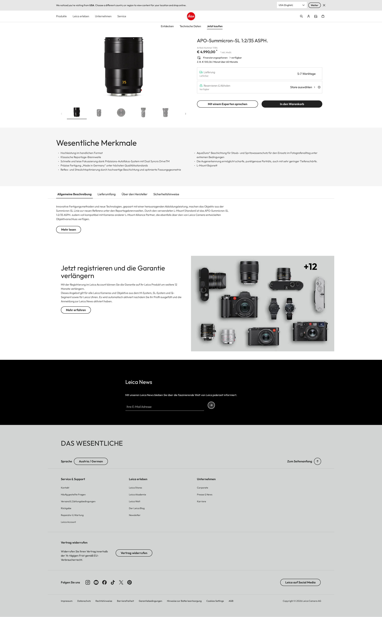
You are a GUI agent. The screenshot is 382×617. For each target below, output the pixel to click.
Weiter (314, 5)
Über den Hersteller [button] (134, 194)
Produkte (61, 16)
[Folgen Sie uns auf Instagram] (88, 582)
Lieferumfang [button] (107, 194)
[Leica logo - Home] (191, 16)
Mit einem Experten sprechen (227, 104)
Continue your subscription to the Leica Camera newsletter (211, 405)
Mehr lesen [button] (68, 229)
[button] (77, 113)
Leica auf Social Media (300, 582)
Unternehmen (103, 16)
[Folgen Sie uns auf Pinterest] (130, 582)
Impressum (67, 600)
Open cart (323, 16)
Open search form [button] (301, 16)
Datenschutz (84, 600)
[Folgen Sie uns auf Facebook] (104, 582)
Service (121, 16)
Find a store (316, 16)
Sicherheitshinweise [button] (166, 194)
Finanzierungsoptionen (215, 57)
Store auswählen (301, 87)
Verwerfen (324, 5)
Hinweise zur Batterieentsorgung (184, 600)
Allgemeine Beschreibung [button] (74, 194)
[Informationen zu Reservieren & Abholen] (319, 87)
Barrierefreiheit (125, 600)
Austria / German (91, 461)
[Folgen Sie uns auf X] (121, 582)
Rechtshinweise (104, 600)
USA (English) (286, 5)
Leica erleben (81, 16)
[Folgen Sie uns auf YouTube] (96, 582)
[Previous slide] (61, 114)
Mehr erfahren (76, 310)
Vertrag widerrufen (134, 553)
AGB (231, 600)
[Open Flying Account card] (309, 16)
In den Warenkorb (292, 104)
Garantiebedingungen (150, 600)
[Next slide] (186, 114)
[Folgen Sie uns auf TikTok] (113, 582)
